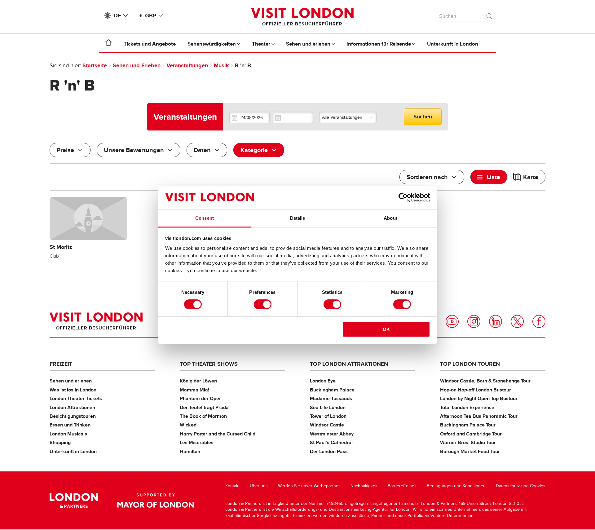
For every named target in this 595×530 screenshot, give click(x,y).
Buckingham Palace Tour (468, 424)
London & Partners (74, 500)
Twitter (517, 321)
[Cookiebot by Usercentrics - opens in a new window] (403, 197)
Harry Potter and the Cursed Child (217, 433)
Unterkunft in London (73, 451)
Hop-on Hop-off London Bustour (475, 389)
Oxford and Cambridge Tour (471, 433)
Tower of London (328, 416)
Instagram (473, 321)
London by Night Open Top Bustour (479, 398)
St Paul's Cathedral (331, 442)
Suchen (422, 117)
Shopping (60, 442)
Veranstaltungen (187, 65)
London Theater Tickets (76, 398)
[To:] (293, 117)
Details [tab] (297, 218)
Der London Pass (329, 451)
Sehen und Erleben (137, 65)
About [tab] (390, 218)
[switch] (262, 304)
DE (117, 15)
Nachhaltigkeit (363, 486)
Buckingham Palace (332, 389)
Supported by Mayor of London (155, 500)
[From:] (249, 117)
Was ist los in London (73, 389)
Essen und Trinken (70, 424)
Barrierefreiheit (402, 486)
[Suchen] (489, 14)
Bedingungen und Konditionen (456, 486)
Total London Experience (467, 407)
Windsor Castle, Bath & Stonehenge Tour (485, 380)
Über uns (259, 486)
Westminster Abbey (332, 433)
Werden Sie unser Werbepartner (309, 486)
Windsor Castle (327, 424)
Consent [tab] (204, 218)
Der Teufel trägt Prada (204, 407)
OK (386, 329)
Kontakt (232, 486)
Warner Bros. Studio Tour (468, 442)
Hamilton (190, 451)
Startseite (94, 65)
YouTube (452, 321)
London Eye (323, 380)
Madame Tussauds (331, 398)
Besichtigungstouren (73, 416)
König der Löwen (198, 380)
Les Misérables (197, 442)
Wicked (188, 424)
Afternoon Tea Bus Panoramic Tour (479, 416)
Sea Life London (328, 407)
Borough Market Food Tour (470, 451)
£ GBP (147, 15)
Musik (221, 65)
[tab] (489, 177)
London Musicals (68, 433)
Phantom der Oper (200, 398)
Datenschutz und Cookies (520, 486)
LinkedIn (495, 321)
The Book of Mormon (203, 416)
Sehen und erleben (71, 380)
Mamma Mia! (194, 389)
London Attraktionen (72, 407)
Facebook (538, 321)
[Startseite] (108, 44)
